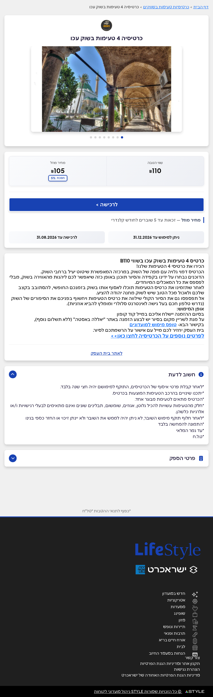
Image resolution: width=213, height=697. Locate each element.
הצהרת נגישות (187, 669)
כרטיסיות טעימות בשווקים (166, 6)
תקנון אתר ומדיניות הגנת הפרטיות (170, 663)
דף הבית (201, 6)
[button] (122, 137)
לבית (181, 646)
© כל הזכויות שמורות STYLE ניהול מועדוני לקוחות (138, 691)
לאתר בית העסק (106, 353)
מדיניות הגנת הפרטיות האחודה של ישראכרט (160, 675)
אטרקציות (176, 600)
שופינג (179, 613)
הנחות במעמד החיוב (167, 653)
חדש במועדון (173, 593)
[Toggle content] (13, 374)
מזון (182, 620)
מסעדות (178, 606)
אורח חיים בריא (172, 639)
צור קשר (192, 657)
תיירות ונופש (174, 626)
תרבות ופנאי (174, 633)
